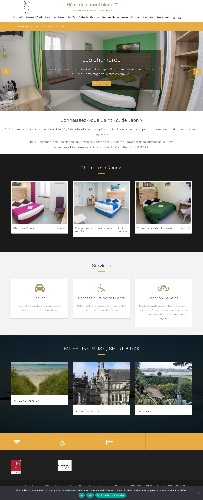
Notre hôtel (34, 17)
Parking (40, 298)
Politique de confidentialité (110, 495)
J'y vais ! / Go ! (101, 83)
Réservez (163, 17)
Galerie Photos (89, 17)
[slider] (101, 71)
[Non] (199, 493)
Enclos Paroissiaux (87, 411)
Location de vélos (163, 298)
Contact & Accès (142, 17)
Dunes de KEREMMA (26, 401)
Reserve (61, 228)
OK (81, 495)
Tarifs (71, 17)
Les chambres (55, 17)
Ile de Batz (144, 411)
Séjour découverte (115, 17)
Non (90, 495)
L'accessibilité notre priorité (101, 298)
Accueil (18, 17)
